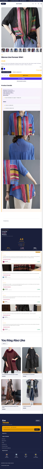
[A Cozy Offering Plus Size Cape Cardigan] (11, 360)
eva (2, 54)
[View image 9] (37, 50)
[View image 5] (20, 50)
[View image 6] (25, 50)
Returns (3, 438)
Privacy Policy (4, 446)
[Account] (36, 4)
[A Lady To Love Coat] (32, 392)
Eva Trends (7, 465)
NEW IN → (38, 420)
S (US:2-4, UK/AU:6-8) (6, 72)
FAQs (3, 442)
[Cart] (38, 4)
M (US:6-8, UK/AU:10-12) (17, 72)
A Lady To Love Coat (27, 406)
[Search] (33, 4)
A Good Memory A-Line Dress (28, 374)
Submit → (37, 429)
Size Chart (4, 440)
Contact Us (4, 444)
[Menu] (41, 4)
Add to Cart (25, 75)
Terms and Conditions (6, 448)
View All (4, 343)
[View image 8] (33, 50)
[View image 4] (16, 50)
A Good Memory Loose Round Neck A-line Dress (10, 407)
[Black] (2, 69)
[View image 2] (7, 50)
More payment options (21, 81)
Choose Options (32, 403)
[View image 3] (12, 50)
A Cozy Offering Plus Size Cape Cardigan (10, 374)
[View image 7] (29, 50)
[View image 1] (3, 50)
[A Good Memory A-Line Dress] (32, 360)
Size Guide (39, 70)
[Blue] (4, 69)
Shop (3, 3)
